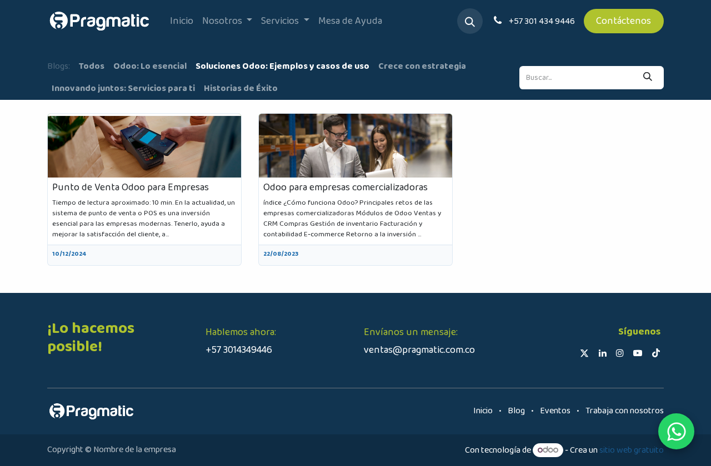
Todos (91, 66)
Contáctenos (623, 21)
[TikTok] (656, 352)
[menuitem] (182, 21)
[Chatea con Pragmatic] (676, 431)
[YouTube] (637, 352)
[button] (470, 21)
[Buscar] (648, 77)
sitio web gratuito (631, 450)
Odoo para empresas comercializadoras (345, 188)
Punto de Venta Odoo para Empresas (130, 188)
